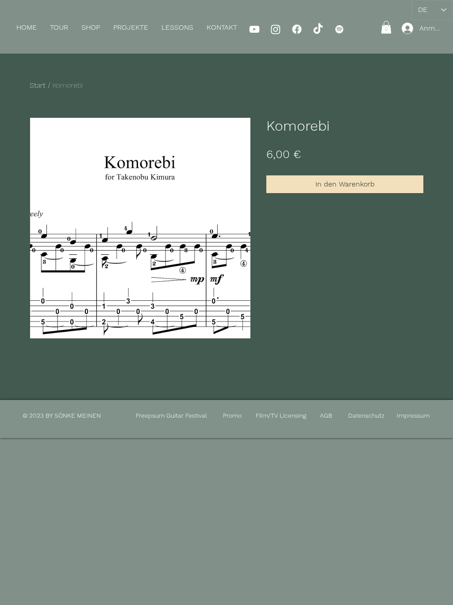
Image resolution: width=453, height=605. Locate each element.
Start (38, 85)
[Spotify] (339, 29)
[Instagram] (275, 29)
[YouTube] (254, 29)
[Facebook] (297, 29)
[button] (91, 27)
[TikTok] (318, 29)
